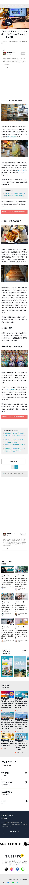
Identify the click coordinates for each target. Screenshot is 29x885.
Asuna (6, 614)
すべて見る (25, 650)
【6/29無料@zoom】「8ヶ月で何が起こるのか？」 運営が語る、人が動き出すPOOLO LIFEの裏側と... (21, 745)
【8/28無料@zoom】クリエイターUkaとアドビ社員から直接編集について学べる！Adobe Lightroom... (7, 703)
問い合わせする (14, 831)
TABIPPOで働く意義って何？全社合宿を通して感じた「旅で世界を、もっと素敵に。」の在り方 (21, 582)
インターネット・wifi (6, 575)
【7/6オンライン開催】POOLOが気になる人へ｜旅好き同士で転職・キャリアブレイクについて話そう (21, 724)
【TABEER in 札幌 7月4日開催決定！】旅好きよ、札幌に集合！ (7, 743)
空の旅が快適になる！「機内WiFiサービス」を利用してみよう (21, 608)
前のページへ (13, 461)
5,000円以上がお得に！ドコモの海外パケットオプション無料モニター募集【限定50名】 (7, 634)
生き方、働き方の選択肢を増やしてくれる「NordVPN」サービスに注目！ (7, 608)
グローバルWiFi (11, 137)
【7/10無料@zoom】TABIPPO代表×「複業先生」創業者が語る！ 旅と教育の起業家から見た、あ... (21, 703)
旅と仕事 (20, 474)
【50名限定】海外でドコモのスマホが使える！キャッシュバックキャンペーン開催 (21, 634)
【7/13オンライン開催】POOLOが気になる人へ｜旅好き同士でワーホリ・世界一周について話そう (7, 724)
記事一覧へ (23, 53)
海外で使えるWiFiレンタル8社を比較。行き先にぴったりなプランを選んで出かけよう (14, 435)
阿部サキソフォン (11, 52)
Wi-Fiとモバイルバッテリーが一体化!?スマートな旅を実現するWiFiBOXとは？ (7, 581)
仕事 (15, 474)
